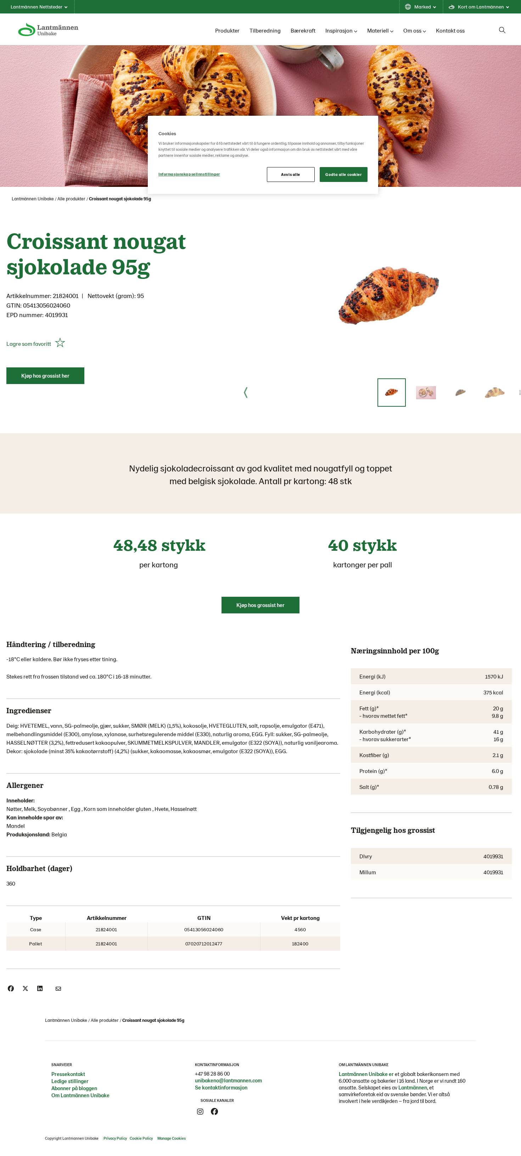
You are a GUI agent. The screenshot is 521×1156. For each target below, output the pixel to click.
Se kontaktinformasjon (221, 1087)
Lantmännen (412, 1087)
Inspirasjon (339, 30)
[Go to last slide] (245, 392)
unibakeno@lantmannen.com (228, 1080)
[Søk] (502, 30)
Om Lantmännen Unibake (80, 1095)
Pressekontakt (68, 1074)
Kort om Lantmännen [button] (481, 7)
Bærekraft (303, 30)
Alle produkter (71, 198)
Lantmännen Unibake (33, 198)
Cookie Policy (141, 1138)
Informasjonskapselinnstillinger (189, 174)
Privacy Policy (115, 1138)
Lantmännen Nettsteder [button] (36, 7)
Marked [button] (422, 7)
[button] (391, 392)
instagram (200, 1111)
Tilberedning (265, 30)
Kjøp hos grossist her (45, 375)
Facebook (214, 1111)
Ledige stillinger (70, 1081)
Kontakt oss (450, 30)
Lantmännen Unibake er (366, 1074)
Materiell (378, 30)
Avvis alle (290, 174)
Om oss (412, 30)
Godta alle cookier (343, 174)
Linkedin (228, 1111)
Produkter (227, 30)
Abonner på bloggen (74, 1088)
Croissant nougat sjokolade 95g (120, 198)
